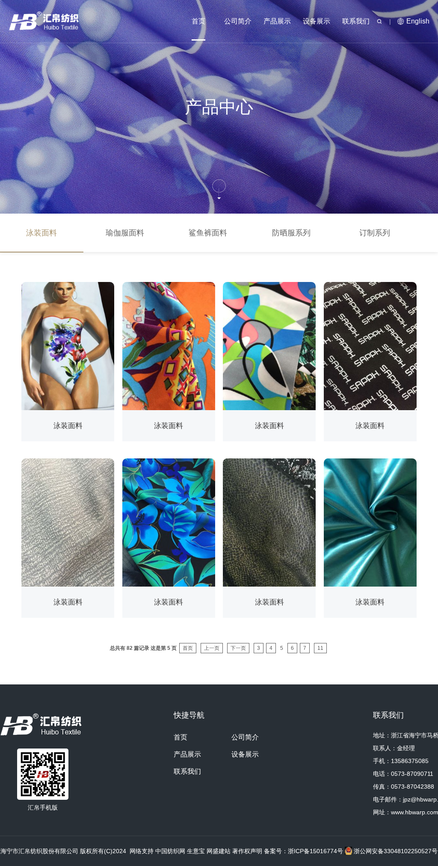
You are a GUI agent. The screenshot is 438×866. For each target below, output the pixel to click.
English (417, 21)
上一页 (211, 648)
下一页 (238, 648)
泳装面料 (41, 233)
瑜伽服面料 (125, 233)
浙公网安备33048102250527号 (395, 851)
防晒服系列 (291, 233)
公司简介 (238, 21)
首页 (198, 21)
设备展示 (316, 21)
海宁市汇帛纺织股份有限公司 (39, 851)
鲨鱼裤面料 (208, 233)
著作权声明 (247, 851)
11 (320, 648)
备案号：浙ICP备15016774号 (304, 851)
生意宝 (196, 851)
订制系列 (374, 233)
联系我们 (356, 21)
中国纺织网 (170, 851)
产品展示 (277, 21)
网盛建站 (219, 851)
